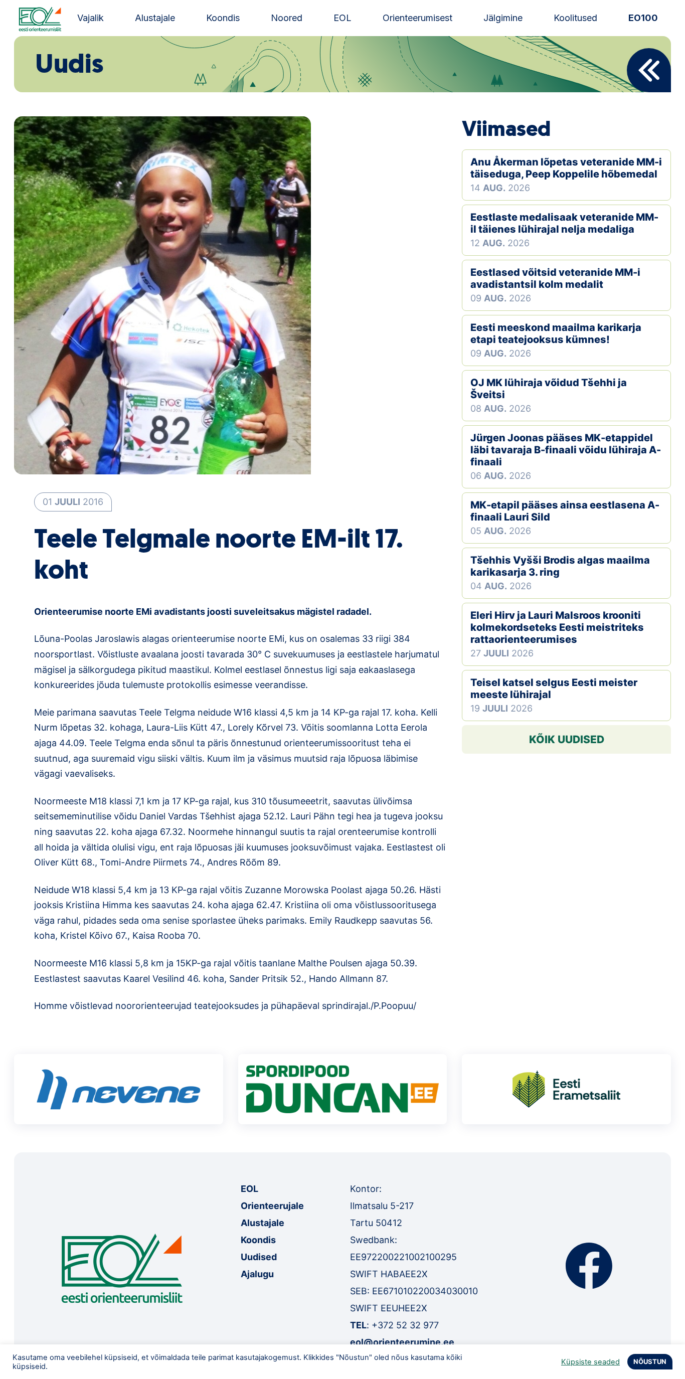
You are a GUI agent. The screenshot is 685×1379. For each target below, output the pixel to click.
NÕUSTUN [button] (649, 1361)
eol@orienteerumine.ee (402, 1342)
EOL (342, 18)
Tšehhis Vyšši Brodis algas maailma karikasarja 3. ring (560, 566)
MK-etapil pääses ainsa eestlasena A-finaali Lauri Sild (564, 511)
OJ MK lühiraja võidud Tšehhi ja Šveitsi (548, 389)
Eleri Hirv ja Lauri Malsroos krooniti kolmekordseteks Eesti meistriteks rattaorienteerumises (557, 627)
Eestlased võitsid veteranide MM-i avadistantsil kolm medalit (555, 278)
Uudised (259, 1257)
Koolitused (575, 18)
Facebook (589, 1266)
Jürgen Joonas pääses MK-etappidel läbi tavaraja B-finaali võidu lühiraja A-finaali (565, 450)
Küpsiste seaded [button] (590, 1361)
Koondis (223, 18)
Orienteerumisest (417, 18)
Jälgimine (503, 18)
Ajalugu (257, 1274)
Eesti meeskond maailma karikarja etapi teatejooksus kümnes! (555, 333)
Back (649, 70)
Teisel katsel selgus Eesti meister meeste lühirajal (553, 688)
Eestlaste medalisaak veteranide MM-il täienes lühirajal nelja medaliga (564, 223)
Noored (286, 18)
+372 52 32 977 (405, 1325)
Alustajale (155, 18)
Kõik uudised (566, 739)
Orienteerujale (272, 1205)
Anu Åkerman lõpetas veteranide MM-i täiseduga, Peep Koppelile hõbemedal (566, 168)
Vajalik (90, 18)
